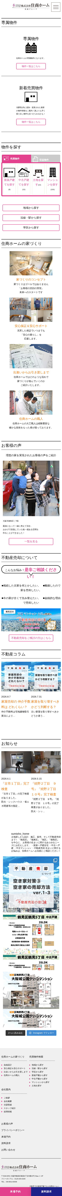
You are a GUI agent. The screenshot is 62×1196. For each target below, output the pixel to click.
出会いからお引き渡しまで (16, 1072)
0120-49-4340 (20, 1179)
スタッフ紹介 (10, 1108)
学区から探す (31, 227)
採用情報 (8, 1112)
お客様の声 (7, 1123)
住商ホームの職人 (12, 1075)
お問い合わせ (8, 1149)
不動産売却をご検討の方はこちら (31, 638)
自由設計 (8, 1065)
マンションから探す (41, 1082)
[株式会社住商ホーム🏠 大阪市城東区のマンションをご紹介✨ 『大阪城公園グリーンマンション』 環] (31, 1000)
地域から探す (31, 207)
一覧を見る (31, 541)
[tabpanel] (31, 498)
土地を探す (37, 1086)
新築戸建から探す (40, 1075)
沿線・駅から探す (31, 217)
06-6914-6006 (11, 1182)
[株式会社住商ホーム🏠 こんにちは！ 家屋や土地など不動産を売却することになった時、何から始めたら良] (31, 884)
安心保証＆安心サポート (15, 1068)
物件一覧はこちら (31, 66)
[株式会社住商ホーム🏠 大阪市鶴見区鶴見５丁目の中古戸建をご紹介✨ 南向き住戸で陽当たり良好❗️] (31, 942)
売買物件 (15, 158)
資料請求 (6, 1143)
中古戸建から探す (40, 1079)
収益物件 (44, 159)
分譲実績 (8, 1105)
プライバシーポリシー (12, 1130)
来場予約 (6, 1136)
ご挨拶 (7, 1098)
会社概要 (8, 1101)
